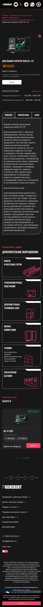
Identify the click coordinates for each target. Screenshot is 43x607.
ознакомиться (34, 240)
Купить (33, 445)
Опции (37, 115)
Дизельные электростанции (21, 15)
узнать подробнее (33, 230)
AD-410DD (8, 431)
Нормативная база (10, 522)
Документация (8, 527)
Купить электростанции (12, 502)
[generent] (7, 4)
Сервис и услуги (9, 507)
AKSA (38, 104)
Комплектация (23, 115)
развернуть (36, 91)
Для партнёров (8, 517)
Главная (5, 15)
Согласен (21, 603)
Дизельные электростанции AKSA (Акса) (17, 20)
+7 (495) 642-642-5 (10, 536)
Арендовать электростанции (15, 497)
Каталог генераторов (10, 18)
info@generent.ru (9, 541)
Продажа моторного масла (14, 512)
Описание (8, 115)
